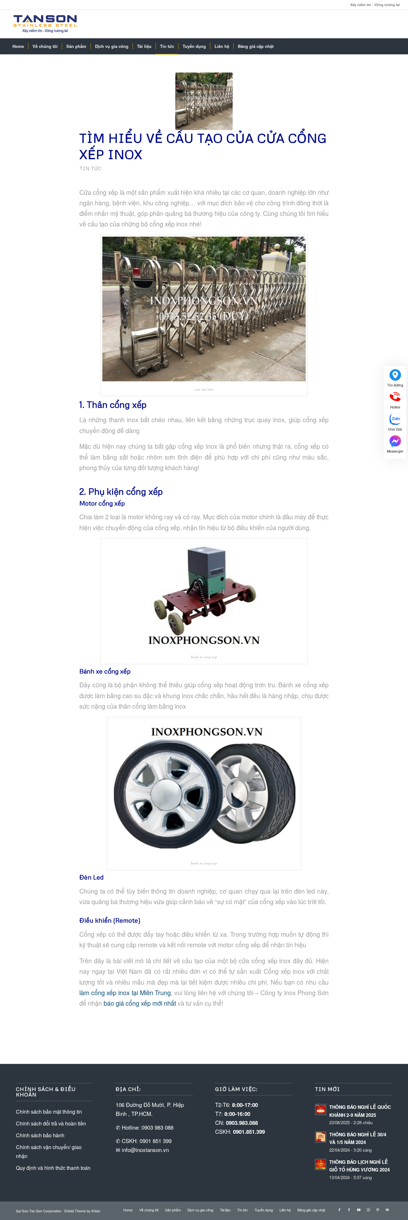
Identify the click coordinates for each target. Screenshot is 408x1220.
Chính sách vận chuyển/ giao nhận (49, 1151)
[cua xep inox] (204, 101)
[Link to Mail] (387, 1209)
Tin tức (90, 168)
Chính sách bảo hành (40, 1135)
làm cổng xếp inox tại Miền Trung (125, 992)
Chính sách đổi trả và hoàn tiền (51, 1123)
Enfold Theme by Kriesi (82, 1210)
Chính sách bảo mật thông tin (49, 1111)
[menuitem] (18, 46)
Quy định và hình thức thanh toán (53, 1167)
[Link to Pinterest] (377, 1209)
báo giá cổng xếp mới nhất (140, 1003)
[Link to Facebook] (339, 1209)
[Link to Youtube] (358, 1209)
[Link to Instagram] (368, 1209)
